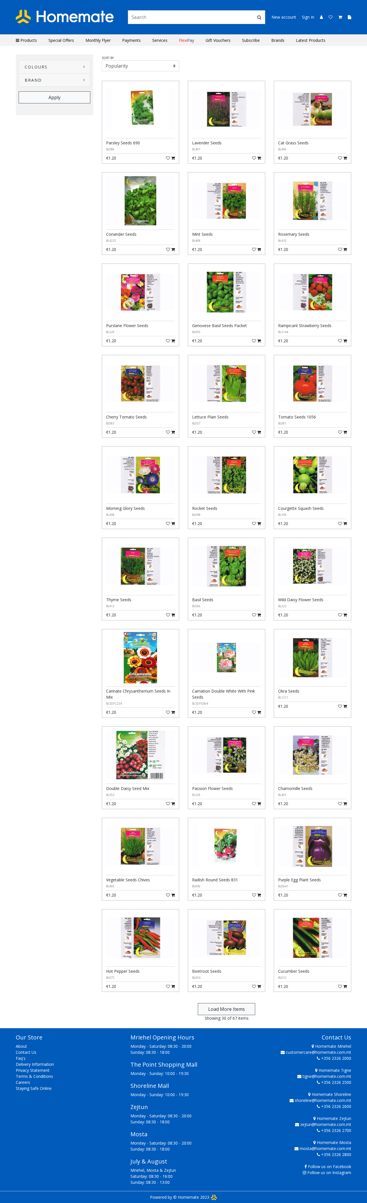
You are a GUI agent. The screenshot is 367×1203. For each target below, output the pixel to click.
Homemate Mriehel (332, 1046)
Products (28, 40)
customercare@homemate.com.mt (318, 1052)
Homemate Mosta (333, 1142)
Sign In (308, 17)
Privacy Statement (33, 1070)
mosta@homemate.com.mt (325, 1148)
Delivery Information (35, 1064)
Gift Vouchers (218, 40)
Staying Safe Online (34, 1088)
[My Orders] (347, 17)
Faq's (21, 1058)
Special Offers (61, 40)
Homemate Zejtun (333, 1118)
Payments (131, 40)
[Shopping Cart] (338, 17)
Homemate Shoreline (331, 1094)
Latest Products (310, 40)
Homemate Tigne (334, 1070)
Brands (277, 40)
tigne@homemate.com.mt (326, 1076)
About (21, 1046)
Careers (23, 1082)
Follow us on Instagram (329, 1172)
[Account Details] (319, 17)
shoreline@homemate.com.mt (323, 1100)
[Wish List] (329, 17)
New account (284, 17)
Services (159, 40)
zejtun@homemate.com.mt (325, 1124)
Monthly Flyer (98, 40)
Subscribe (251, 40)
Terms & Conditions (34, 1076)
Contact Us (26, 1052)
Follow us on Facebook (329, 1166)
